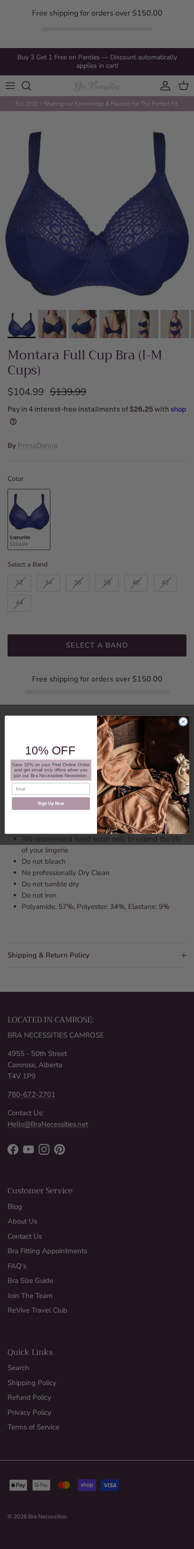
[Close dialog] (183, 721)
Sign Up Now (51, 803)
